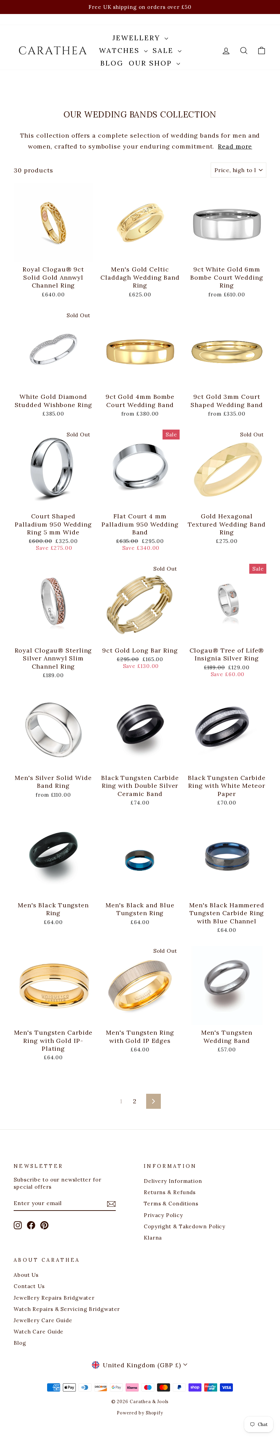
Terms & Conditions (171, 1203)
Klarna (153, 1237)
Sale (164, 50)
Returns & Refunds (170, 1192)
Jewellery (137, 37)
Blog (112, 63)
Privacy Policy (163, 1215)
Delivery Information (173, 1181)
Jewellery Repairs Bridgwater (54, 1298)
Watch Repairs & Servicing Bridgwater (67, 1309)
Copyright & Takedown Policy (184, 1226)
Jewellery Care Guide (43, 1320)
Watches (120, 50)
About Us (26, 1275)
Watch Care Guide (39, 1331)
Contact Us (29, 1286)
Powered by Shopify (140, 1412)
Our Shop (152, 63)
